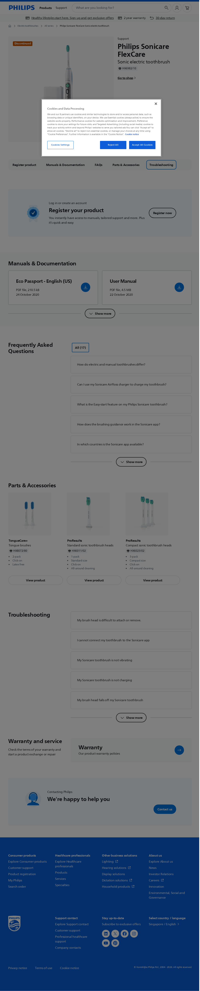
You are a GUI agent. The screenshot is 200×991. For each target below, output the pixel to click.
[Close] (156, 103)
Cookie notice (132, 134)
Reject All (113, 145)
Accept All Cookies (142, 145)
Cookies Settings (60, 145)
